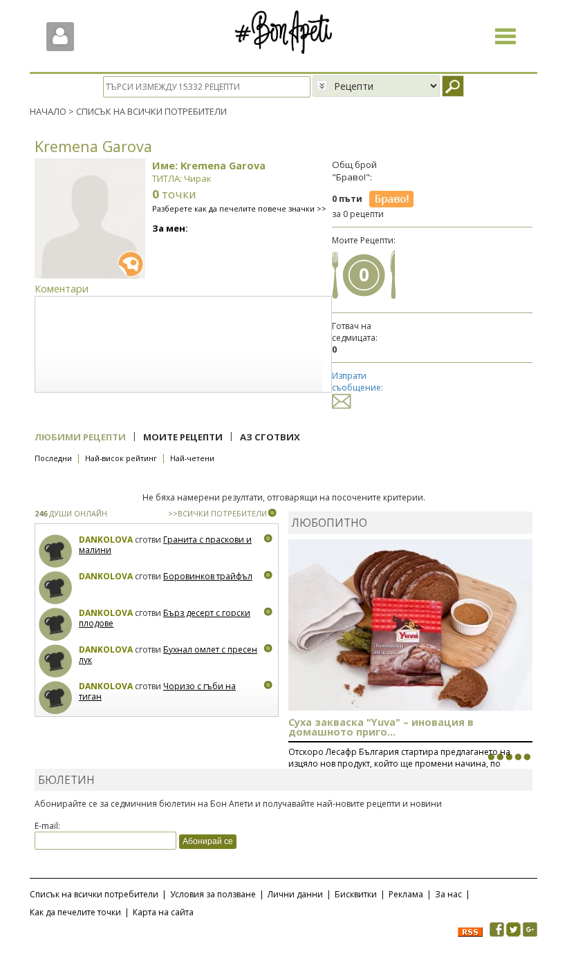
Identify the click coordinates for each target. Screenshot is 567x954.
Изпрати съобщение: (357, 381)
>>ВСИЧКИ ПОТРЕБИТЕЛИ (217, 513)
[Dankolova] (56, 551)
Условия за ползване (213, 894)
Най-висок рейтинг (121, 458)
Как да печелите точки (75, 912)
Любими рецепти (80, 437)
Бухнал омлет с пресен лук (168, 655)
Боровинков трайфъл (207, 576)
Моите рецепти (183, 437)
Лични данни (295, 894)
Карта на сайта (163, 912)
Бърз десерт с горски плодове (164, 618)
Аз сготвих (270, 437)
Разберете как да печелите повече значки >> (239, 208)
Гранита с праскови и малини (165, 545)
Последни (53, 458)
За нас (448, 894)
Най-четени (192, 458)
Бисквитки (356, 894)
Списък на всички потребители (94, 894)
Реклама (406, 894)
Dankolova (106, 539)
